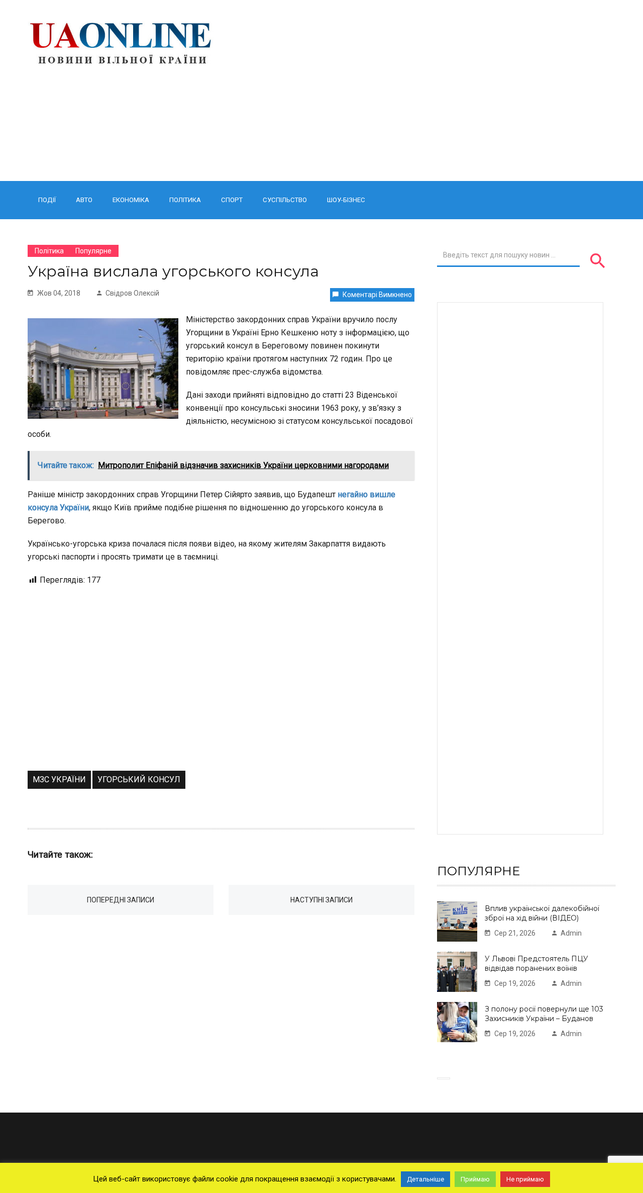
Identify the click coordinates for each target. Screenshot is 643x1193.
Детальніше (425, 1179)
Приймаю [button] (475, 1179)
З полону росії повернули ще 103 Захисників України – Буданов (544, 1013)
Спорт (232, 200)
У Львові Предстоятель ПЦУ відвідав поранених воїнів (536, 963)
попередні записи (120, 900)
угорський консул (138, 779)
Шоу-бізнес (346, 200)
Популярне (93, 251)
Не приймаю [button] (525, 1179)
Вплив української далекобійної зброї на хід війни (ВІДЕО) (542, 913)
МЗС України (59, 779)
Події (47, 200)
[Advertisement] (423, 90)
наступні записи (321, 900)
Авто (84, 200)
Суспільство (285, 200)
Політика (185, 200)
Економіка (131, 200)
